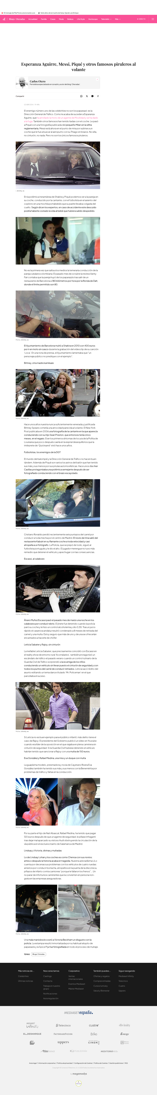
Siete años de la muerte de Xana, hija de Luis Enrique (59, 13)
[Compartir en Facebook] (98, 96)
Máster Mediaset (76, 988)
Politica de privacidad (64, 1063)
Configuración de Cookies (83, 1063)
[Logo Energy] (124, 1034)
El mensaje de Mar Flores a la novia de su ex (19, 13)
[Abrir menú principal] (153, 19)
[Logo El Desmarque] (32, 1034)
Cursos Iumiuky (100, 986)
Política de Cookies (101, 1063)
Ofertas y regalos (101, 976)
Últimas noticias (25, 981)
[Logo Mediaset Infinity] (32, 1025)
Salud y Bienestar (101, 990)
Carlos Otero (37, 81)
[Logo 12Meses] (125, 1042)
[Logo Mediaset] (78, 1014)
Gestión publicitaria (116, 1063)
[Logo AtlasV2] (48, 1051)
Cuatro (122, 986)
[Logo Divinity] (124, 1025)
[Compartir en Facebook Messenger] (92, 96)
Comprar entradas (102, 981)
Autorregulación (50, 998)
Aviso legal (33, 1063)
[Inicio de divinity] (4, 19)
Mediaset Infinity (126, 976)
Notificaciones (50, 993)
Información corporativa (46, 1063)
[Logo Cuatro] (94, 1025)
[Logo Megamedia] (80, 1074)
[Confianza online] (79, 1086)
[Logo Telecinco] (63, 1025)
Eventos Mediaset (76, 984)
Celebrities (23, 976)
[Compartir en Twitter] (87, 96)
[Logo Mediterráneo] (109, 1051)
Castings (47, 976)
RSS (126, 1063)
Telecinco (123, 981)
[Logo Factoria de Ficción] (63, 1034)
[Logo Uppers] (63, 1043)
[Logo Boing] (94, 1034)
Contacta (47, 981)
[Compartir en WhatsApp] (81, 96)
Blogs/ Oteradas (17, 19)
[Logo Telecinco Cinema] (94, 1042)
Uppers (122, 990)
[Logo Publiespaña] (78, 1051)
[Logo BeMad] (32, 1043)
